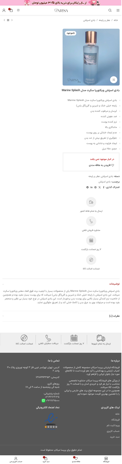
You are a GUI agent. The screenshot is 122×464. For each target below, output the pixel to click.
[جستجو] (110, 10)
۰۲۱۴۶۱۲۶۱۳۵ (52, 397)
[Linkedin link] (91, 187)
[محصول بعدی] (4, 20)
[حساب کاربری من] (4, 10)
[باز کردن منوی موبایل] (118, 10)
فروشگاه (116, 420)
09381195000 (52, 400)
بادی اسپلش (89, 20)
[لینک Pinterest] (95, 187)
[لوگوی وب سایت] (61, 10)
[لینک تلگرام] (87, 187)
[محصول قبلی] (12, 20)
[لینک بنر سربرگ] (61, 3)
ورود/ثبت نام (113, 425)
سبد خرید (115, 437)
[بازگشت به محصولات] (8, 20)
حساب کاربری (113, 431)
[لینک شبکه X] (100, 187)
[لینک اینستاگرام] (18, 10)
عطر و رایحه (104, 20)
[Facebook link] (103, 187)
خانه (116, 20)
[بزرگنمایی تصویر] (113, 79)
